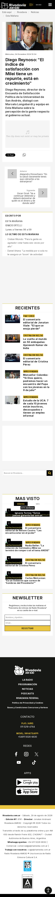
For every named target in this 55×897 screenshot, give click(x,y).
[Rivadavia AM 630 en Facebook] (16, 754)
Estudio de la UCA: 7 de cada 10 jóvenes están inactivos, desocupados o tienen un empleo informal (35, 408)
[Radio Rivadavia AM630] (13, 6)
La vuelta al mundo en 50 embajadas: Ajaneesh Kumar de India (35, 343)
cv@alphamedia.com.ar (39, 849)
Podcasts (27, 693)
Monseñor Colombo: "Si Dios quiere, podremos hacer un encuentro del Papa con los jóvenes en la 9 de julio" (36, 382)
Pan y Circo (28, 315)
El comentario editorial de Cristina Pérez (35, 361)
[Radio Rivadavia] (27, 669)
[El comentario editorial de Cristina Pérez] (13, 561)
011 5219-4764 (27, 726)
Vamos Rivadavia (30, 371)
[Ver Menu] (50, 4)
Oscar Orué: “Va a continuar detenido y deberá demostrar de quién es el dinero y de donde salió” (23, 198)
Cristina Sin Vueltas (33, 335)
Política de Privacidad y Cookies (27, 703)
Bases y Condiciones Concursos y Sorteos (27, 707)
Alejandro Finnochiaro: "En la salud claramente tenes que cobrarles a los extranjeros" (33, 178)
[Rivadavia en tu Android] (27, 782)
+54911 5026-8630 (27, 736)
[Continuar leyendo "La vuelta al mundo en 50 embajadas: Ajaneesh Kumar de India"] (12, 338)
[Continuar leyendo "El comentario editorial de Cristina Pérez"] (12, 358)
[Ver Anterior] (12, 173)
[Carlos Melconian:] (13, 576)
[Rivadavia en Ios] (27, 791)
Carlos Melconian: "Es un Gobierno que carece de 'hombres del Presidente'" (25, 580)
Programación (27, 684)
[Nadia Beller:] (13, 544)
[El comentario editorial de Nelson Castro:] (13, 526)
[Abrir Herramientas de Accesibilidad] (48, 890)
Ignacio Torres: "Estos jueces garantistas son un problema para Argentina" (27, 515)
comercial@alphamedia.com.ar (32, 846)
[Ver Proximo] (42, 192)
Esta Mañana (14, 221)
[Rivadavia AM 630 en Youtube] (18, 762)
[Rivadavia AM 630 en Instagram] (26, 754)
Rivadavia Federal (27, 698)
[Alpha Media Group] (27, 881)
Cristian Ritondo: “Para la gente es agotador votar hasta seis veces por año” (25, 243)
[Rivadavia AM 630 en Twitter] (36, 754)
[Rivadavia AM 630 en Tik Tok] (34, 762)
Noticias (27, 689)
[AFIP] (27, 866)
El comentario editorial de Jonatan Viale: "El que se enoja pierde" (36, 324)
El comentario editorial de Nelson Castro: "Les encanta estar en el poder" (23, 530)
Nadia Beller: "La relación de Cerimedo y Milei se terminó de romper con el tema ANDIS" (27, 548)
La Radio (27, 679)
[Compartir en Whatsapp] (24, 155)
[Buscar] (50, 473)
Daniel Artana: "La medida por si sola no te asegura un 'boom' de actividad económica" (27, 254)
